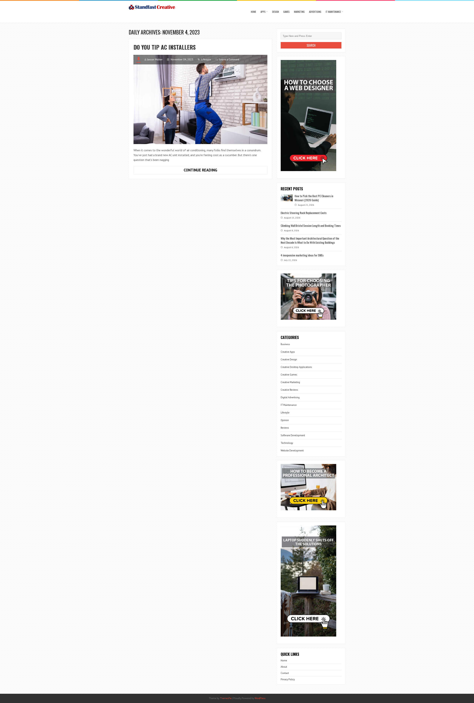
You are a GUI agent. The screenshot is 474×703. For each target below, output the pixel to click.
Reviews (285, 427)
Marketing (299, 12)
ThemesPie (226, 698)
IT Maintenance (333, 12)
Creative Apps (288, 351)
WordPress (260, 698)
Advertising (315, 12)
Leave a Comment (229, 59)
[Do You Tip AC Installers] (200, 99)
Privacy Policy (288, 679)
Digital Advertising (290, 397)
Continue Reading (210, 170)
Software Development (293, 435)
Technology (287, 443)
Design (275, 12)
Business (285, 344)
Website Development (292, 450)
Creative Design (289, 359)
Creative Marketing (290, 382)
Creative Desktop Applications (296, 367)
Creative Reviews (289, 389)
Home (253, 12)
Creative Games (289, 374)
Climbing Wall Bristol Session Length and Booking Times (311, 225)
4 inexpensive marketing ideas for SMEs (302, 255)
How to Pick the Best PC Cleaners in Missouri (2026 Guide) (314, 198)
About (284, 666)
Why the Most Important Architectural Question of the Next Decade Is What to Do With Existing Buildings (310, 240)
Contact (285, 673)
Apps (263, 12)
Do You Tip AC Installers (164, 47)
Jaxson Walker (155, 59)
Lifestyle (206, 59)
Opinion (285, 420)
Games (286, 12)
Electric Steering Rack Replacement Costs (303, 213)
